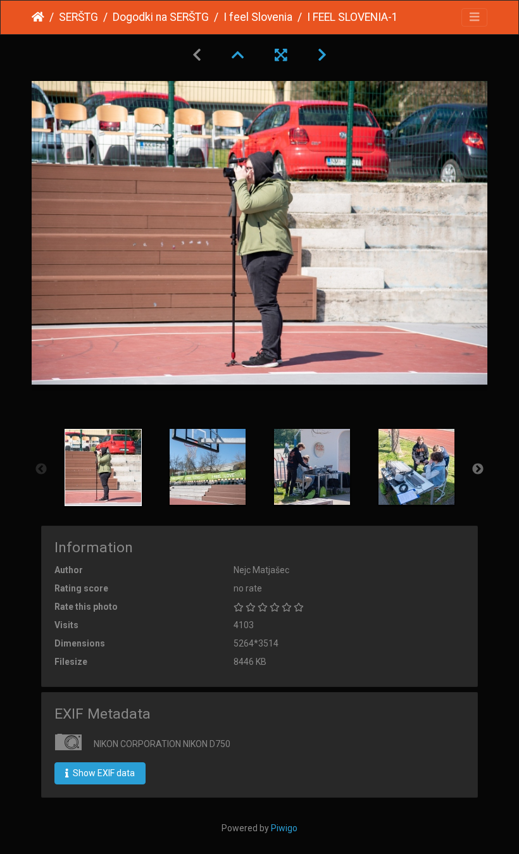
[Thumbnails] (238, 55)
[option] (103, 467)
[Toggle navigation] (474, 17)
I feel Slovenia (257, 17)
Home (38, 17)
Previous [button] (41, 469)
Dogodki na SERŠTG (161, 17)
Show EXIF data (103, 773)
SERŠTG (78, 17)
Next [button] (478, 469)
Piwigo (284, 828)
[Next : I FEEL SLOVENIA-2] (322, 55)
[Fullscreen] (281, 55)
